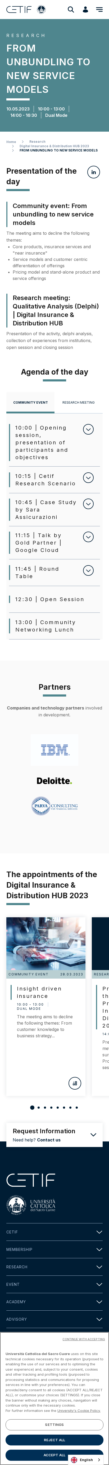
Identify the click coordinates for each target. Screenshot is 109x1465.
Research (37, 142)
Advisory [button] (16, 1319)
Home (11, 142)
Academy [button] (16, 1302)
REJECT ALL (54, 1440)
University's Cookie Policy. (79, 1410)
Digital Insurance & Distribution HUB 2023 (54, 146)
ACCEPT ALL (54, 1455)
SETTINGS (54, 1424)
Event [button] (13, 1284)
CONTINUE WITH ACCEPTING (83, 1339)
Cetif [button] (12, 1232)
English (86, 1460)
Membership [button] (19, 1249)
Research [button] (17, 1267)
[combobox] (86, 1460)
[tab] (30, 402)
